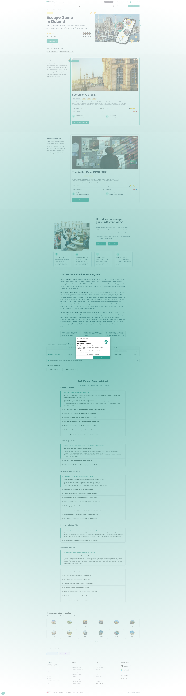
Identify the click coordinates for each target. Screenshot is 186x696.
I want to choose (84, 357)
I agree (101, 357)
